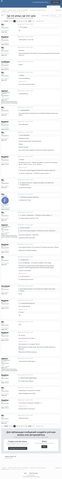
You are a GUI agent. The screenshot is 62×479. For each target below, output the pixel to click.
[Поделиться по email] (5, 463)
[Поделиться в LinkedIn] (1, 463)
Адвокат (4, 91)
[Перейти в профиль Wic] (3, 26)
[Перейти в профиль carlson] (3, 15)
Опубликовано (25, 24)
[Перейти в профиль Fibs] (5, 200)
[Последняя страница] (33, 21)
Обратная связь (33, 473)
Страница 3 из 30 (40, 21)
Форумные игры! (28, 18)
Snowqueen (5, 286)
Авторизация (45, 15)
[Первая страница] (2, 21)
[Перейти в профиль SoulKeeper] (4, 63)
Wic (2, 24)
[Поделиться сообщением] (60, 24)
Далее (29, 21)
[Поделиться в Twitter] (3, 463)
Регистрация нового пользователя (18, 448)
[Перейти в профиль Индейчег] (4, 38)
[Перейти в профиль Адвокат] (4, 94)
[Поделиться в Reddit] (2, 463)
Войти (44, 446)
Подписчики (53, 15)
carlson (12, 18)
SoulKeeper (5, 62)
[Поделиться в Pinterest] (6, 463)
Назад (6, 21)
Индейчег (5, 37)
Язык (25, 473)
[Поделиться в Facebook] (4, 463)
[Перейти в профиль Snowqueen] (4, 288)
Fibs (2, 194)
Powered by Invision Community (31, 476)
